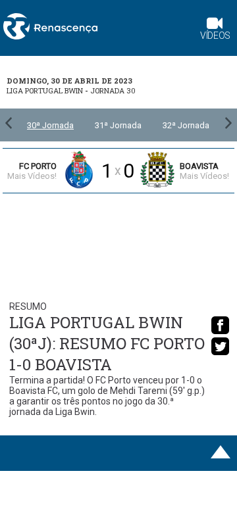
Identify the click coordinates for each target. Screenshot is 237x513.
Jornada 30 (113, 90)
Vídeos (215, 35)
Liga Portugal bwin (45, 90)
